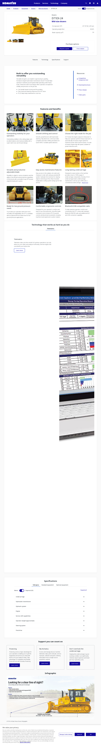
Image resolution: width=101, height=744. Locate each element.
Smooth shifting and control (46, 133)
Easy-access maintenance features (49, 170)
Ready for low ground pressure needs (18, 207)
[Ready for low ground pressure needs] (20, 195)
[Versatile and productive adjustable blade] (20, 158)
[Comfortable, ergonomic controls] (49, 195)
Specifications (56, 60)
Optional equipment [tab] (62, 585)
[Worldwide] (94, 3)
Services (45, 3)
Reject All (79, 734)
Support (66, 60)
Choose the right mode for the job (78, 133)
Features (35, 60)
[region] (50, 734)
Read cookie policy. (25, 742)
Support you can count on (50, 641)
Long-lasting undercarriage (75, 170)
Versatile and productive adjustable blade (16, 171)
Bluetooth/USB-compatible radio (77, 206)
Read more (85, 182)
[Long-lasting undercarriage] (78, 158)
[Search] (86, 3)
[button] (20, 657)
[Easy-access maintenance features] (49, 158)
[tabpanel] (50, 400)
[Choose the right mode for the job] (78, 122)
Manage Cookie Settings (66, 734)
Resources (81, 73)
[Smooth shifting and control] (49, 122)
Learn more (19, 250)
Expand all (84, 590)
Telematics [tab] (50, 229)
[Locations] (90, 3)
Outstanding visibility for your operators (18, 134)
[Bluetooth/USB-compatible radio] (78, 195)
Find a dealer (80, 49)
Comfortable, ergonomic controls (48, 206)
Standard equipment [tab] (48, 585)
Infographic (50, 673)
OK (90, 734)
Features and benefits (50, 109)
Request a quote (64, 49)
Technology (54, 3)
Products (37, 3)
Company (64, 3)
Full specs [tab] (36, 585)
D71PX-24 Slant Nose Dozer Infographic (17, 721)
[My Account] (97, 3)
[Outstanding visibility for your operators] (20, 122)
